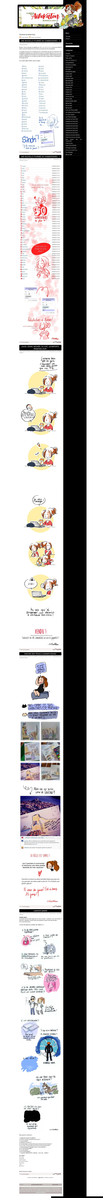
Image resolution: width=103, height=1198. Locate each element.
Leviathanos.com (36, 1184)
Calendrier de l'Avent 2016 (72, 126)
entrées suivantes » (49, 1177)
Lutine (22, 1166)
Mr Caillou (21, 1157)
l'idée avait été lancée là (45, 47)
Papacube (21, 1158)
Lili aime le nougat (23, 1161)
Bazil (42, 924)
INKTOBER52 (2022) (70, 71)
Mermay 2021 (69, 103)
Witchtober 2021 (69, 83)
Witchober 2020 (69, 85)
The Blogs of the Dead (71, 147)
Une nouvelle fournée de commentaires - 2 (40, 41)
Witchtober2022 (69, 80)
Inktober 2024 (69, 76)
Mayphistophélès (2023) (71, 101)
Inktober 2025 (69, 74)
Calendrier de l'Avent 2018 (72, 121)
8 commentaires (25, 1174)
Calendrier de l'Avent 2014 (72, 130)
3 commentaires (25, 152)
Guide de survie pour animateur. (73, 137)
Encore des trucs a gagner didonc (40, 654)
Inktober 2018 (69, 89)
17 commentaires (25, 906)
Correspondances (70, 62)
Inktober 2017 (69, 92)
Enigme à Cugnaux (70, 56)
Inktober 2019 (69, 87)
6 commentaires (25, 342)
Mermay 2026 (69, 154)
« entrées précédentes (32, 1177)
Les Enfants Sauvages (71, 117)
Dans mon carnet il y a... (71, 60)
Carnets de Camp (70, 96)
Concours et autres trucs (71, 150)
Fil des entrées (24, 37)
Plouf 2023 (68, 69)
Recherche (69, 43)
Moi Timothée (22, 1160)
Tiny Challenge (69, 152)
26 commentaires (25, 649)
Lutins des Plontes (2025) (71, 110)
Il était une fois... (69, 143)
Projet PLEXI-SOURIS (71, 145)
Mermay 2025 (69, 98)
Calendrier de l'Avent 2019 (72, 119)
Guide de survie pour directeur (73, 135)
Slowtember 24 (69, 67)
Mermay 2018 (69, 108)
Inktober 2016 (69, 94)
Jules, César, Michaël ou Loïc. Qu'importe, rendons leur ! (40, 347)
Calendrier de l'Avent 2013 (72, 132)
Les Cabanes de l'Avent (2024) (73, 112)
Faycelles (68, 53)
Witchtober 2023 (69, 78)
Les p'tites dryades (70, 114)
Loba (20, 1164)
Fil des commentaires (36, 37)
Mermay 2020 (69, 105)
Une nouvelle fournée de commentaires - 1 (40, 156)
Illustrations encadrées (71, 65)
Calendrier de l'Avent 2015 (72, 128)
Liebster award (40, 911)
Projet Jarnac (69, 58)
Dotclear (55, 1184)
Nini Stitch (21, 1163)
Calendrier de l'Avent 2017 (72, 123)
